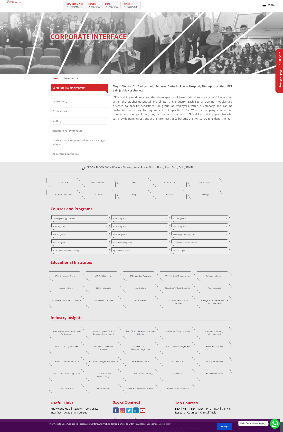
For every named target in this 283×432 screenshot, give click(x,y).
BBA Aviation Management (177, 276)
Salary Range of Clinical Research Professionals (103, 332)
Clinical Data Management (177, 346)
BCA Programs (120, 226)
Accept (224, 426)
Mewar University (67, 288)
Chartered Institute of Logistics (66, 300)
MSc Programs (180, 226)
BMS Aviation (177, 361)
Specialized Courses (122, 250)
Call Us (279, 60)
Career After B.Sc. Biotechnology (103, 375)
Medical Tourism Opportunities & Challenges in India (78, 142)
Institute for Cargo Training (177, 331)
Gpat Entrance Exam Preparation (103, 348)
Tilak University (214, 288)
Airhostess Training (214, 346)
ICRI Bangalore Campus (66, 276)
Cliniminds (177, 373)
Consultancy (59, 101)
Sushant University (214, 276)
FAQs (134, 182)
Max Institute (140, 288)
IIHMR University (103, 288)
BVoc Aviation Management (66, 373)
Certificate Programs (122, 242)
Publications (59, 111)
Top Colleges (179, 250)
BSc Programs (179, 218)
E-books (169, 194)
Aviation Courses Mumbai (67, 361)
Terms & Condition (63, 194)
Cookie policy (165, 424)
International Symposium (67, 130)
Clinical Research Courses (185, 242)
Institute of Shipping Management (214, 332)
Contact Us (169, 182)
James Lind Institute (103, 300)
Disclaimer (99, 194)
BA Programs (59, 226)
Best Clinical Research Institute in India (140, 332)
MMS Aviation (103, 388)
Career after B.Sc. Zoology (140, 373)
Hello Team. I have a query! (253, 423)
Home (54, 78)
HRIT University (140, 300)
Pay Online (63, 182)
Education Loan (98, 182)
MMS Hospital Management (140, 388)
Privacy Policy (205, 182)
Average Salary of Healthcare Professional (67, 332)
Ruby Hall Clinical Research (177, 388)
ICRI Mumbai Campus (140, 276)
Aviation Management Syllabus (103, 361)
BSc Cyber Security (214, 361)
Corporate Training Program (68, 87)
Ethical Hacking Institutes (66, 346)
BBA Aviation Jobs (140, 361)
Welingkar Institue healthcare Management (214, 302)
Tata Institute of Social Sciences (177, 302)
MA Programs (59, 234)
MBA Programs (120, 234)
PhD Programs (59, 242)
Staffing (57, 121)
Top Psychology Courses (64, 218)
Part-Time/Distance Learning (66, 250)
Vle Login (205, 194)
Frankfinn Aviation (214, 373)
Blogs (134, 194)
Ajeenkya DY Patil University (177, 288)
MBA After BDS (67, 388)
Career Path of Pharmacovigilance (140, 348)
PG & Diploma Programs (184, 234)
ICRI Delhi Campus (103, 276)
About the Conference (65, 153)
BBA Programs (120, 218)
